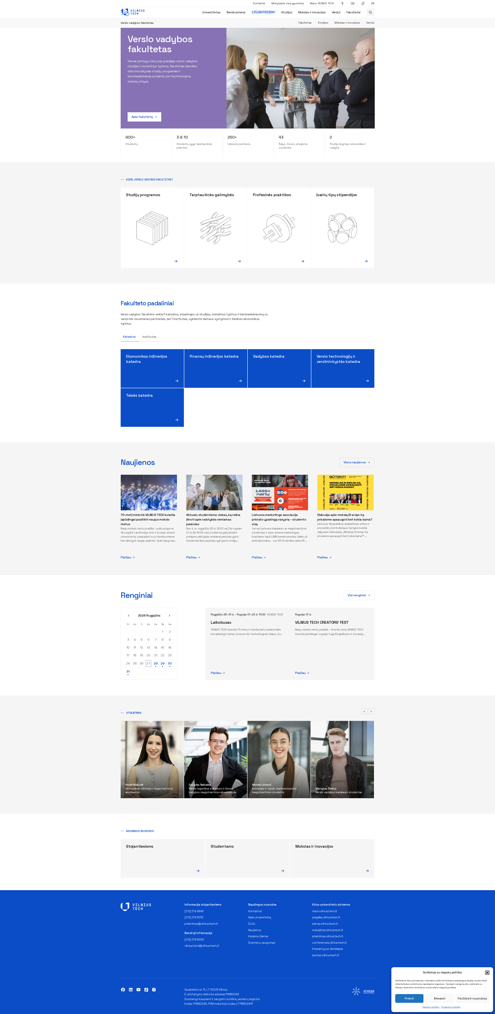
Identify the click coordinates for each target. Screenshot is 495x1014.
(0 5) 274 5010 (193, 917)
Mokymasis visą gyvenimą (287, 3)
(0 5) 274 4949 (193, 911)
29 (162, 663)
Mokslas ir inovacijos (312, 12)
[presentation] (364, 712)
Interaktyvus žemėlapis (327, 949)
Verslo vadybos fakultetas (137, 23)
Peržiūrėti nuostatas (472, 998)
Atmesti (439, 998)
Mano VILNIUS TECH (322, 3)
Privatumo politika (450, 1007)
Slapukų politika (430, 1007)
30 (170, 663)
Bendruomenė (236, 12)
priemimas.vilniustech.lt (327, 936)
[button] (487, 973)
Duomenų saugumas (261, 942)
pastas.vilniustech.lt (325, 955)
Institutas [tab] (149, 337)
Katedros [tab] (129, 337)
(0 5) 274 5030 (194, 939)
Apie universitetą (259, 917)
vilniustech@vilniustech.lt (201, 946)
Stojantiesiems (263, 12)
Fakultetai (353, 12)
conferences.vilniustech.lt (329, 942)
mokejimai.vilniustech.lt (327, 930)
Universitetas (211, 12)
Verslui (336, 12)
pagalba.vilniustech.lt (326, 917)
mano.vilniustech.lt (324, 911)
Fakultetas (305, 22)
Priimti (409, 998)
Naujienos (254, 930)
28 (155, 663)
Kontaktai (259, 3)
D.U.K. (252, 924)
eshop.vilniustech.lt (325, 924)
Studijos (286, 12)
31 (128, 671)
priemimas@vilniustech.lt (201, 924)
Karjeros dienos (258, 936)
